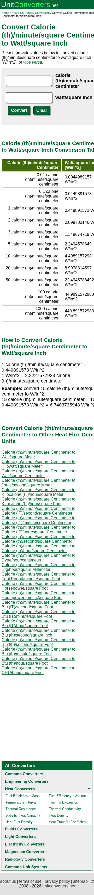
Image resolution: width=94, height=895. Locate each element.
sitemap (80, 881)
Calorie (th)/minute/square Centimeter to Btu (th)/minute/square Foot (38, 651)
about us (8, 881)
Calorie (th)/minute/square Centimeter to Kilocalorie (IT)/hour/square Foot (38, 501)
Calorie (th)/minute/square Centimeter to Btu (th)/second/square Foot (38, 642)
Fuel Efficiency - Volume (67, 796)
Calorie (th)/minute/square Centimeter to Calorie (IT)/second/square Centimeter (38, 510)
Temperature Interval (21, 802)
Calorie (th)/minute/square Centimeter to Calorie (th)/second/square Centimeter (38, 539)
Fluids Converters (21, 829)
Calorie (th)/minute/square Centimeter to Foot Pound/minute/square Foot (38, 576)
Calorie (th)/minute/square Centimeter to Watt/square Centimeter (38, 473)
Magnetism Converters (25, 851)
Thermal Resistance (20, 809)
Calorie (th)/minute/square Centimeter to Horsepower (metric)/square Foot (38, 595)
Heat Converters (20, 789)
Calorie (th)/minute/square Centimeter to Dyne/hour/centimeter (38, 557)
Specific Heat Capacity (22, 815)
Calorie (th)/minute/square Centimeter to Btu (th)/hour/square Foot (38, 660)
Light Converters (20, 836)
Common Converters (24, 773)
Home (5, 12)
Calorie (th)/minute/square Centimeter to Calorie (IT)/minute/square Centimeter (38, 520)
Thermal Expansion (63, 802)
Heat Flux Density (19, 822)
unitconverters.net (58, 886)
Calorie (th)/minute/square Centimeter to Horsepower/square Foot (38, 585)
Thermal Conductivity (65, 809)
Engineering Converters (27, 781)
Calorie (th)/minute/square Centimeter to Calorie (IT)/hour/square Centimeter (38, 529)
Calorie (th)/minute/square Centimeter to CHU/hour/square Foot (38, 670)
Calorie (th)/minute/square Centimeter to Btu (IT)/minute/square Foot (38, 614)
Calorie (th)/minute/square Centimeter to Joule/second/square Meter (38, 482)
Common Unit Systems (26, 867)
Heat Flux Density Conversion (30, 12)
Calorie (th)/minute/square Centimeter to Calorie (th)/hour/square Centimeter (38, 548)
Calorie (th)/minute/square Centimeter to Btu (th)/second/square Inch (38, 632)
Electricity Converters (25, 844)
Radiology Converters (25, 859)
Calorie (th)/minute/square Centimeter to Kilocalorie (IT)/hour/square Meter (38, 492)
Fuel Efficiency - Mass (22, 796)
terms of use (30, 881)
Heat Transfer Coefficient (68, 822)
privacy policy (57, 881)
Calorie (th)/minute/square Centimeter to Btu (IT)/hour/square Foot (38, 623)
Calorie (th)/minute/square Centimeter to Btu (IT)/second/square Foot (38, 604)
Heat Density (58, 815)
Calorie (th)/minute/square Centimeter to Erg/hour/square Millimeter (38, 567)
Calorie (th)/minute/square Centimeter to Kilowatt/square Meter (38, 463)
